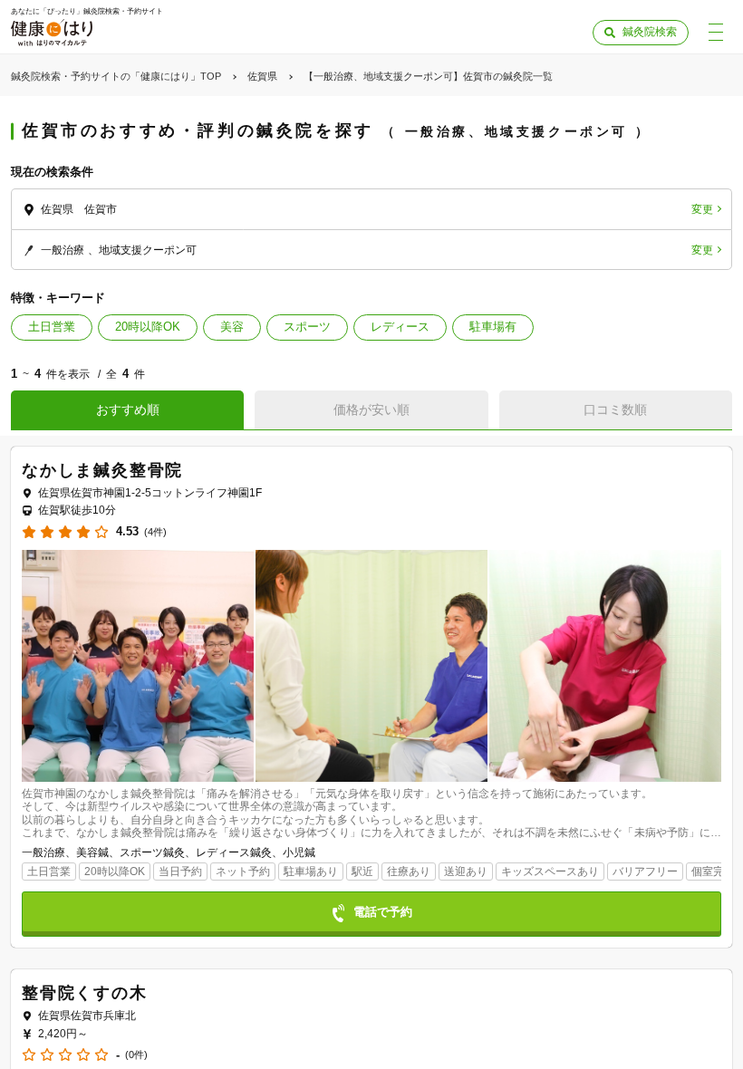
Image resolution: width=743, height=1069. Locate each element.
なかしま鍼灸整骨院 (102, 470)
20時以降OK (147, 326)
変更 (702, 209)
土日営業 (51, 326)
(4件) (155, 532)
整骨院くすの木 (85, 993)
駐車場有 (492, 326)
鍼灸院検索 (649, 31)
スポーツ (307, 326)
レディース (400, 326)
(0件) (136, 1055)
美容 (232, 326)
